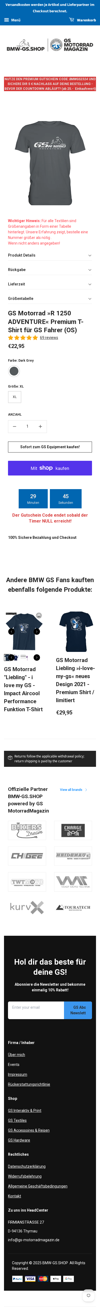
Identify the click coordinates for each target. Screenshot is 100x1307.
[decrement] (14, 426)
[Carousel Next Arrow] (37, 631)
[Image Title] (27, 830)
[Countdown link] (50, 498)
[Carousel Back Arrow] (11, 631)
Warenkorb (86, 20)
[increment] (40, 426)
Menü (15, 20)
